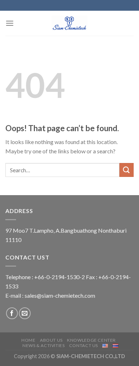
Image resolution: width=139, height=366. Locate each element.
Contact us (83, 345)
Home (28, 340)
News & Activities (43, 345)
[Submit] (126, 170)
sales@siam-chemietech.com (60, 295)
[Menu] (9, 23)
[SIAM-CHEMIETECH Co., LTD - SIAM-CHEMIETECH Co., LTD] (69, 23)
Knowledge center (91, 340)
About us (51, 340)
